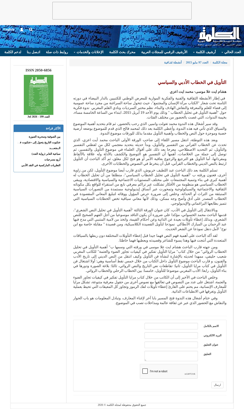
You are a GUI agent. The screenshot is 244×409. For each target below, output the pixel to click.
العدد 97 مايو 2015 (197, 62)
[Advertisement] (122, 10)
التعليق (207, 354)
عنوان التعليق (211, 344)
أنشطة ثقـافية (173, 62)
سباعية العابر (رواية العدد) (46, 153)
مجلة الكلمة (220, 62)
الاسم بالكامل (211, 326)
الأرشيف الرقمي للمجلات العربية (164, 52)
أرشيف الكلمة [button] (205, 52)
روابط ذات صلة (57, 52)
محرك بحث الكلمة (122, 52)
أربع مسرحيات (52, 159)
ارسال (217, 384)
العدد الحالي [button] (232, 52)
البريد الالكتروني (213, 335)
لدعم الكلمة (12, 52)
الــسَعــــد (54, 148)
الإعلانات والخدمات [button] (90, 52)
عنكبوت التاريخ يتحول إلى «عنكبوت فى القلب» (34, 142)
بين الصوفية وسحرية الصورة (44, 136)
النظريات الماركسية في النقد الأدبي (40, 165)
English (8, 29)
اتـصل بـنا (33, 52)
